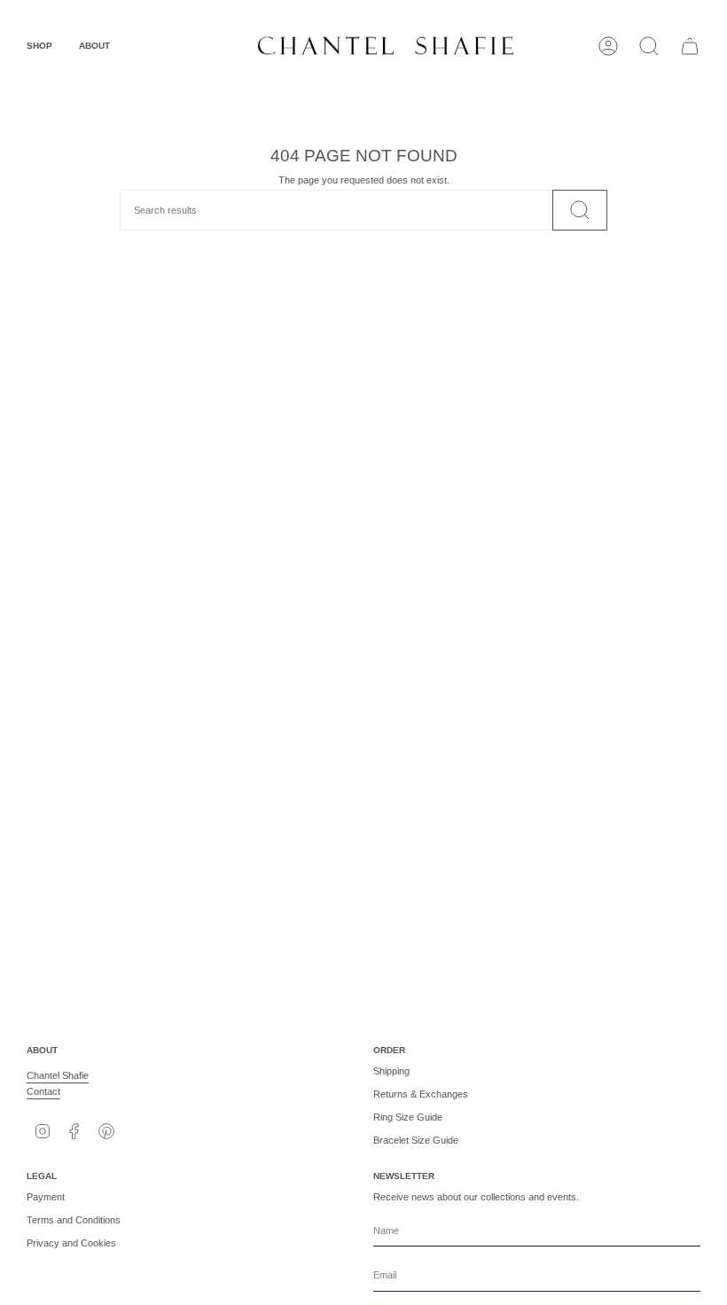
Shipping (391, 1071)
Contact (43, 1091)
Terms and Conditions (74, 1220)
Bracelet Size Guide (415, 1140)
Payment (46, 1197)
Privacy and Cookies (71, 1243)
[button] (39, 46)
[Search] (579, 210)
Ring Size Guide (407, 1117)
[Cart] (689, 46)
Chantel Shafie (58, 1075)
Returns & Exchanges (420, 1094)
